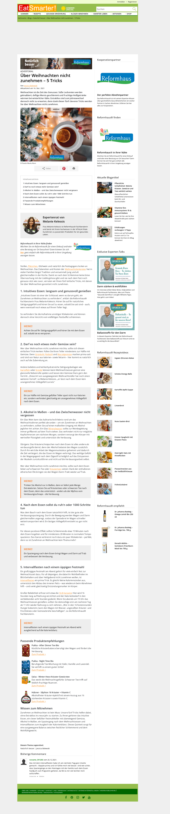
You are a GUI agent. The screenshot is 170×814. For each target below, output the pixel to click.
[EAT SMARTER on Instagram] (77, 797)
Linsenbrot (119, 405)
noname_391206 (36, 760)
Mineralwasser (55, 428)
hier (22, 252)
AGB (55, 790)
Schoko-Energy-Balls (123, 374)
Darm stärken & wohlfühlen (112, 286)
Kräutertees (55, 469)
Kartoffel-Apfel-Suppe (124, 390)
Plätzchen (33, 266)
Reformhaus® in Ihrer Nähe (112, 152)
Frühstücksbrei (121, 484)
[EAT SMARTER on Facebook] (66, 797)
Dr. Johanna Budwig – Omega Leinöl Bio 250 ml (124, 514)
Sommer (24, 14)
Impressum (62, 790)
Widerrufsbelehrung (108, 790)
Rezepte (37, 14)
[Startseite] (37, 8)
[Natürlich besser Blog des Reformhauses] (56, 68)
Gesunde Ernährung (56, 14)
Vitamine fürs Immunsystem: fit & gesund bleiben (123, 210)
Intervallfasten (27, 580)
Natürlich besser (27, 748)
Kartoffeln (25, 370)
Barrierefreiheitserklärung (32, 792)
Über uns (25, 790)
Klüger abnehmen (79, 14)
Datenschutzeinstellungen (89, 790)
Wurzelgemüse (64, 354)
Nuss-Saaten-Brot (122, 421)
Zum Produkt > (39, 654)
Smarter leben (100, 14)
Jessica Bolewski (30, 85)
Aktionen (117, 14)
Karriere (33, 790)
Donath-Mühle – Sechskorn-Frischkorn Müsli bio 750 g (124, 546)
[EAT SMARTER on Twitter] (83, 797)
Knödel (39, 370)
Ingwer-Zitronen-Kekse (124, 358)
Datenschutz (72, 790)
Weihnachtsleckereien (75, 269)
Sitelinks (41, 790)
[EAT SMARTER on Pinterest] (72, 797)
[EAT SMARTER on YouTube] (89, 797)
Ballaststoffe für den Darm (111, 332)
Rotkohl (49, 354)
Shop (129, 14)
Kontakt (49, 790)
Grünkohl (39, 354)
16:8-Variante (65, 593)
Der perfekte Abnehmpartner (112, 94)
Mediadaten (48, 792)
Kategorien (58, 792)
